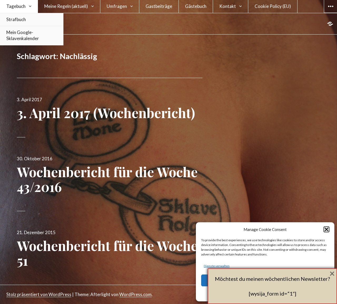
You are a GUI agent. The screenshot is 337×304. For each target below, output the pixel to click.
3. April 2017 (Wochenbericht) (106, 113)
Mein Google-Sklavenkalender (22, 35)
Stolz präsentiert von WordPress (38, 294)
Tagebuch (16, 6)
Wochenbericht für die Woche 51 (107, 253)
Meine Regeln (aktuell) (66, 6)
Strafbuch (16, 19)
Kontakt (227, 6)
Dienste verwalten (217, 266)
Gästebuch (195, 6)
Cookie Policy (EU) (273, 6)
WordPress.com (135, 294)
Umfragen (117, 6)
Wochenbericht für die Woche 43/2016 (107, 179)
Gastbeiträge (159, 6)
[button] (326, 229)
